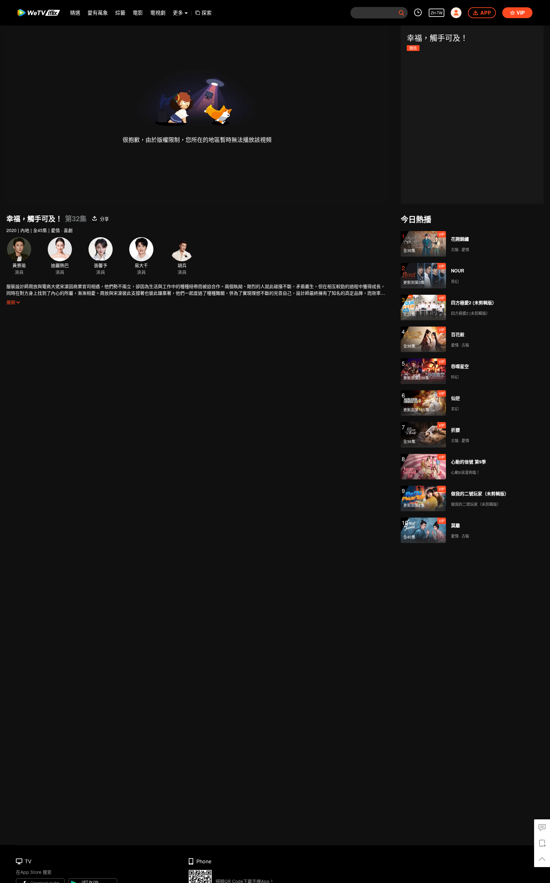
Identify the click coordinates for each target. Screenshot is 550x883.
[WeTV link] (39, 13)
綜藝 (120, 12)
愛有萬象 (98, 12)
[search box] (401, 13)
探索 (206, 12)
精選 (75, 12)
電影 (138, 12)
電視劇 (158, 12)
